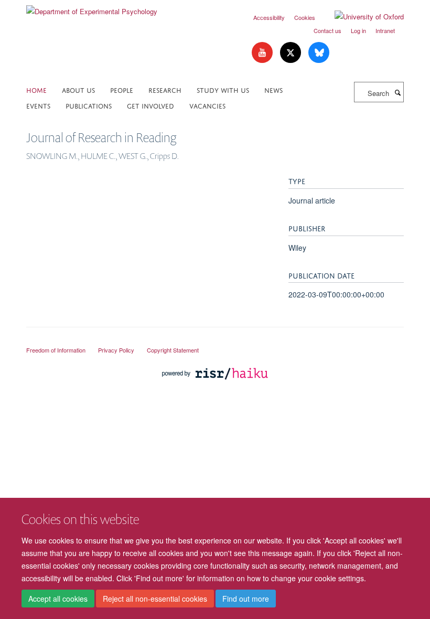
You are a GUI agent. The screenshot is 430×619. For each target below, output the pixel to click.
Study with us (223, 89)
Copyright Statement (173, 350)
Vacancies (207, 105)
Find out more (245, 598)
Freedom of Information (55, 350)
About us (78, 89)
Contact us (327, 30)
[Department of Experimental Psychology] (91, 8)
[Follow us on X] (291, 53)
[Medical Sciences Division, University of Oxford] (215, 340)
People (121, 89)
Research (164, 89)
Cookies (304, 17)
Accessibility (269, 17)
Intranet (385, 30)
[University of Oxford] (361, 16)
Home (36, 89)
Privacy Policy (116, 350)
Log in (358, 30)
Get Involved (150, 105)
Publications (89, 105)
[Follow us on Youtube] (263, 53)
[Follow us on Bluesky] (318, 53)
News (273, 89)
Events (38, 105)
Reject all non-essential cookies (155, 598)
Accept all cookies (58, 598)
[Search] (397, 92)
